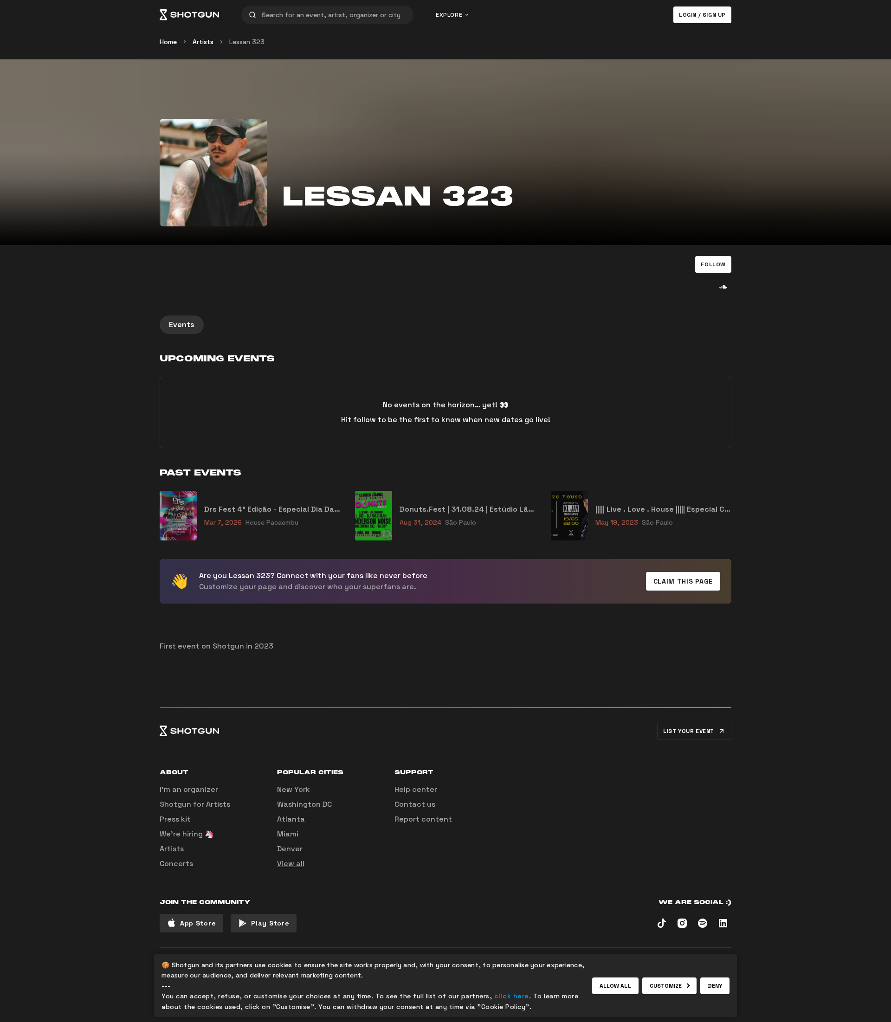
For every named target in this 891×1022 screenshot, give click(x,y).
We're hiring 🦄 (187, 834)
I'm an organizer (189, 789)
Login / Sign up (702, 15)
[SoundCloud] (723, 286)
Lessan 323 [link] (247, 42)
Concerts (176, 863)
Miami (287, 834)
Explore (449, 15)
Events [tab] (181, 324)
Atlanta (291, 819)
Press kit (175, 819)
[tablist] (445, 324)
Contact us (414, 804)
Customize (666, 986)
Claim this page (683, 581)
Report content (423, 819)
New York (293, 789)
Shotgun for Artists (195, 804)
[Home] (189, 14)
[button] (713, 264)
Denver (290, 849)
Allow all (615, 986)
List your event (688, 731)
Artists (203, 42)
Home (168, 42)
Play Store (270, 923)
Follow (713, 264)
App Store (198, 923)
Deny (715, 986)
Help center (415, 789)
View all (290, 863)
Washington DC (304, 804)
